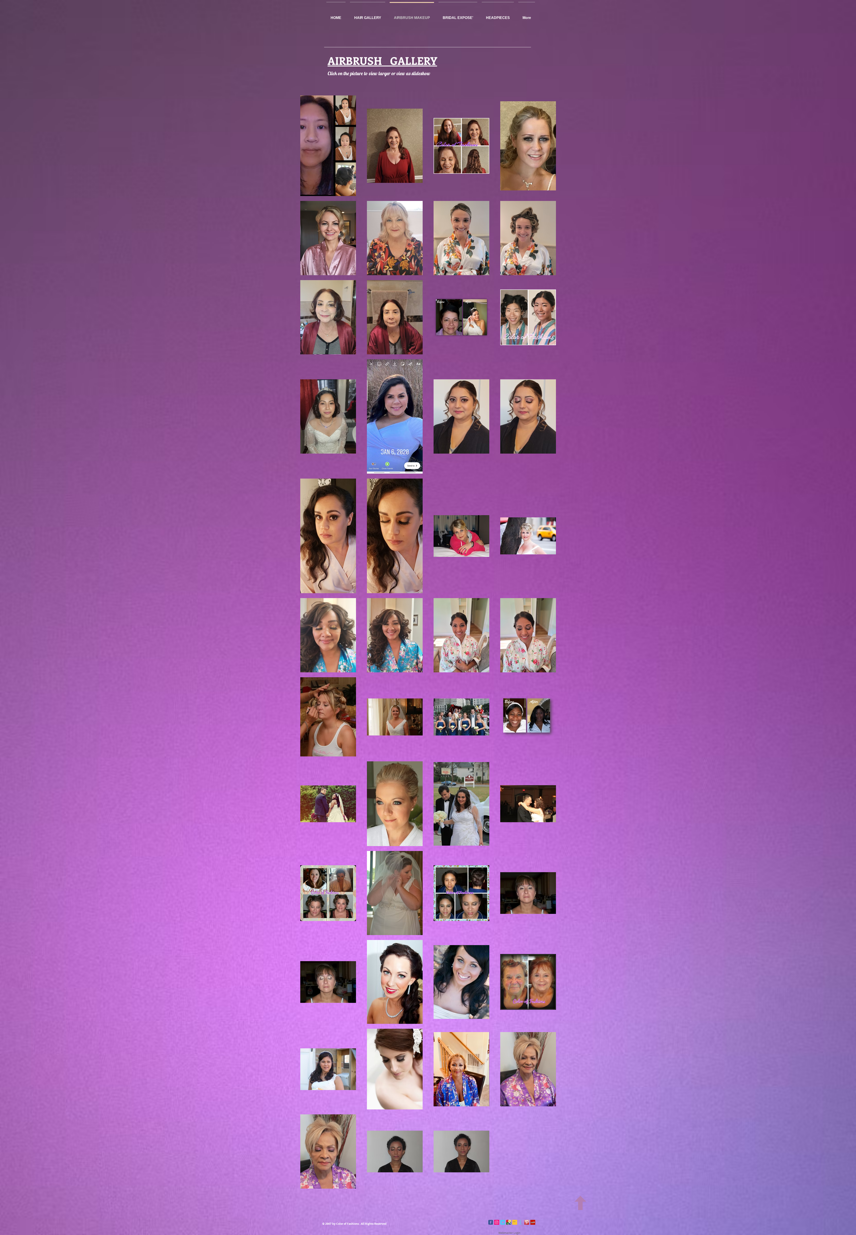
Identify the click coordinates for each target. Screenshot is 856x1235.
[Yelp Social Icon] (532, 1222)
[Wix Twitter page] (502, 1222)
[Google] (508, 1222)
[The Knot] (520, 1222)
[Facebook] (490, 1222)
